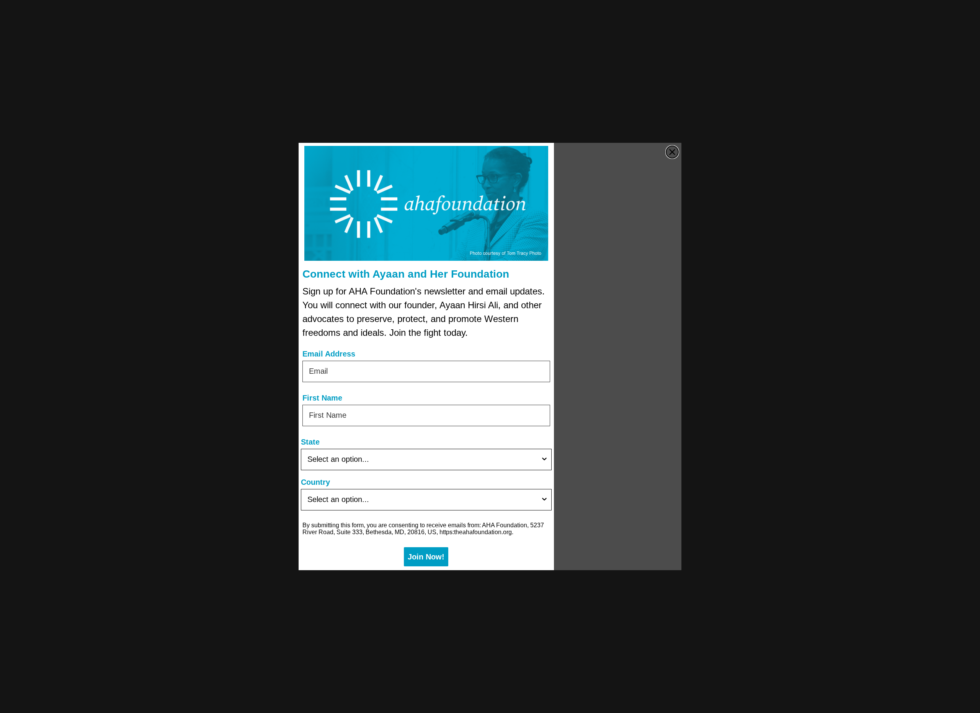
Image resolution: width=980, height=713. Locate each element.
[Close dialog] (672, 152)
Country (315, 482)
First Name (322, 398)
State (310, 442)
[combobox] (424, 459)
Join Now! (426, 557)
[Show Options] (544, 459)
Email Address (328, 354)
